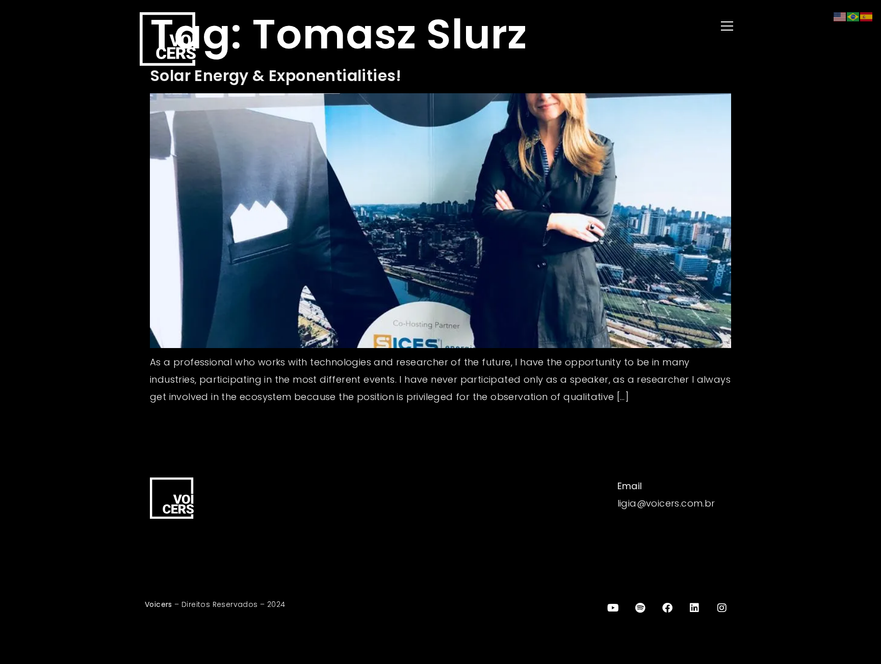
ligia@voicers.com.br (666, 503)
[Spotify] (640, 608)
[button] (593, 26)
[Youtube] (613, 608)
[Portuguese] (853, 16)
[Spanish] (866, 16)
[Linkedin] (695, 608)
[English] (840, 16)
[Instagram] (722, 608)
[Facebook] (667, 608)
